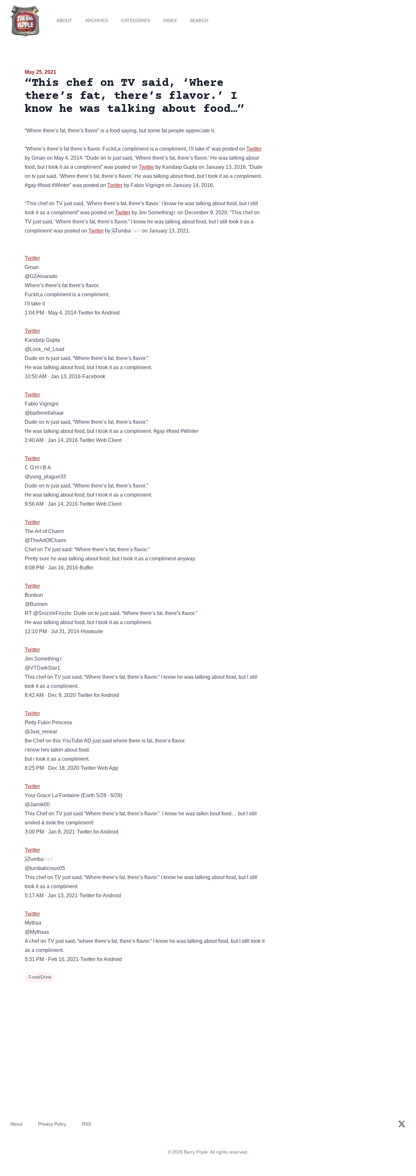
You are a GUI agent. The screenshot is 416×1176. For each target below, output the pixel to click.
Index (170, 20)
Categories (135, 20)
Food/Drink (40, 977)
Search (199, 20)
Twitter (254, 149)
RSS (86, 1124)
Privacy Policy (52, 1124)
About (64, 20)
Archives (96, 20)
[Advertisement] (332, 118)
